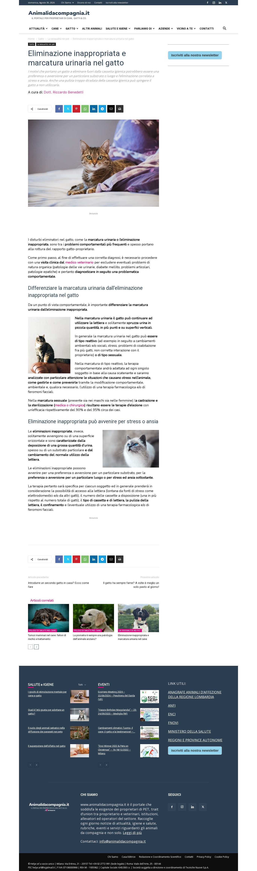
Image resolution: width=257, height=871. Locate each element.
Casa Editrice (128, 856)
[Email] (111, 109)
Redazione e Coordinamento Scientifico (160, 856)
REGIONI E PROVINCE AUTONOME (195, 740)
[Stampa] (119, 109)
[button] (224, 28)
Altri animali (92, 28)
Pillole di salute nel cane (42, 630)
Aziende (164, 28)
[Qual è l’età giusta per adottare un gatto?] (79, 714)
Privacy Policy (204, 856)
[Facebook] (207, 2)
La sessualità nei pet (58, 38)
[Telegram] (102, 109)
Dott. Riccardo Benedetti (63, 92)
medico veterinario (79, 262)
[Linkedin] (220, 2)
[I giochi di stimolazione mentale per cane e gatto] (79, 696)
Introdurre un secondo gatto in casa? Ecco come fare (58, 585)
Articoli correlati (42, 600)
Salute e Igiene (116, 28)
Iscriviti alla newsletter (117, 2)
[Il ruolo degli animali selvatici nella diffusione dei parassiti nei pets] (79, 732)
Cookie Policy (222, 856)
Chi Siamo (66, 2)
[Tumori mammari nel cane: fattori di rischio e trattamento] (48, 618)
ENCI (172, 714)
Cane (55, 28)
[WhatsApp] (85, 109)
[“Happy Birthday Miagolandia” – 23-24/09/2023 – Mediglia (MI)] (149, 714)
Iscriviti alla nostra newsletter (195, 55)
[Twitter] (226, 2)
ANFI (172, 705)
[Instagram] (214, 2)
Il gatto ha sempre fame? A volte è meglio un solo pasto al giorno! (131, 585)
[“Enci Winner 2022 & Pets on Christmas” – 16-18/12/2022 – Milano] (149, 750)
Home (31, 38)
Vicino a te (185, 28)
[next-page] (36, 647)
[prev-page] (30, 647)
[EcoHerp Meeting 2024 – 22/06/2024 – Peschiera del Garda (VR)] (149, 696)
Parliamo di (143, 28)
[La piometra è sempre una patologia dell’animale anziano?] (93, 618)
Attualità (37, 28)
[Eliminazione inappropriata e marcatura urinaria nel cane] (138, 618)
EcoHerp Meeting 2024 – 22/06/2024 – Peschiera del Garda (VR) (116, 695)
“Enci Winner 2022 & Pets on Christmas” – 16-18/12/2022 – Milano (114, 750)
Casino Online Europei (186, 761)
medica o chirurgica (69, 405)
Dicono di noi (84, 2)
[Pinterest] (76, 109)
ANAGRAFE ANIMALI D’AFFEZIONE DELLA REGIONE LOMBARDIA (194, 694)
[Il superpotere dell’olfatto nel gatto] (79, 750)
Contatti (98, 2)
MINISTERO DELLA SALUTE (189, 731)
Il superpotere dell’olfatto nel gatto (46, 746)
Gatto (70, 28)
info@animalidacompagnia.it (122, 841)
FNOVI (173, 722)
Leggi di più (132, 832)
